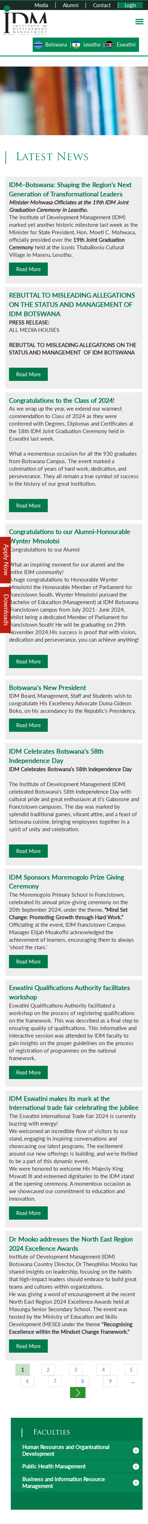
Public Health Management (53, 1466)
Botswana (56, 44)
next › (77, 1392)
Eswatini (126, 44)
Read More (28, 269)
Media (41, 5)
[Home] (25, 19)
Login (130, 5)
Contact (102, 5)
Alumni (70, 5)
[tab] (77, 1450)
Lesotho (92, 44)
